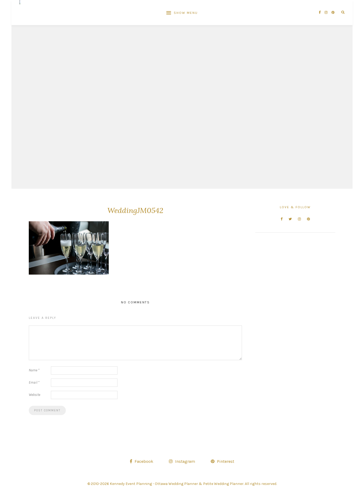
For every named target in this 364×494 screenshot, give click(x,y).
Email (34, 382)
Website (34, 395)
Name (34, 370)
